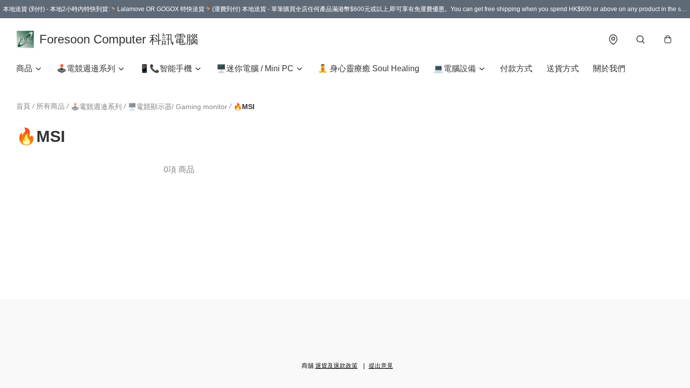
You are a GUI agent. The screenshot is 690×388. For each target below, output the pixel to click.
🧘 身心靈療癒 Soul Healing (368, 68)
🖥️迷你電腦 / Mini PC (254, 68)
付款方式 (516, 68)
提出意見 (381, 365)
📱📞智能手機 (165, 68)
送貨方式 (563, 68)
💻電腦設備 (454, 68)
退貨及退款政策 (336, 365)
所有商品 (50, 106)
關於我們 (609, 68)
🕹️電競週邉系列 (86, 68)
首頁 (23, 106)
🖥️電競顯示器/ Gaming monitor (177, 107)
